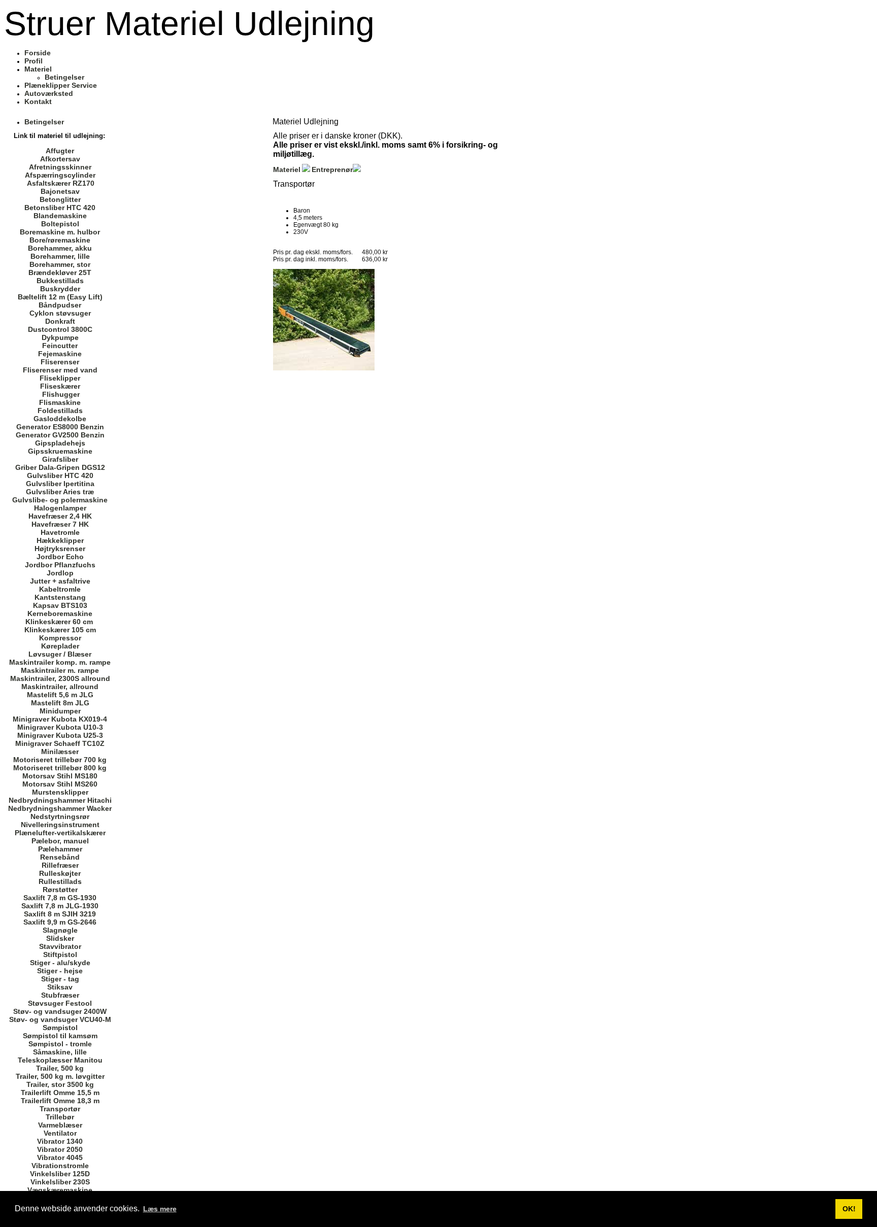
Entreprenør (332, 169)
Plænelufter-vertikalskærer (60, 833)
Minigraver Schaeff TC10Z (60, 743)
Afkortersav (60, 159)
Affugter (60, 151)
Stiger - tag (60, 979)
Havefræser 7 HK (60, 524)
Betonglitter (60, 199)
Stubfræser (60, 995)
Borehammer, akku (60, 248)
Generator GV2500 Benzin (60, 435)
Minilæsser (60, 751)
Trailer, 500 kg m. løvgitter (60, 1076)
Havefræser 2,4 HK (60, 516)
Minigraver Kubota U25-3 (60, 735)
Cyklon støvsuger (60, 313)
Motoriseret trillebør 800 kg (60, 768)
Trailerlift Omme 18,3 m (60, 1101)
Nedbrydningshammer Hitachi (60, 800)
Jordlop (60, 573)
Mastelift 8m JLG (60, 703)
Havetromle (60, 532)
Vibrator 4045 (60, 1157)
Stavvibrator (60, 946)
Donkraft (60, 321)
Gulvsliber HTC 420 (60, 475)
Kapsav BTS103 (60, 605)
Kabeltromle (60, 589)
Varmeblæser (60, 1125)
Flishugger (61, 394)
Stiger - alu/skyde (60, 963)
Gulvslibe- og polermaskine (60, 500)
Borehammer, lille (60, 256)
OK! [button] (849, 1209)
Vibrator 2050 (60, 1149)
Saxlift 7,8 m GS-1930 (59, 898)
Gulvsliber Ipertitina (60, 484)
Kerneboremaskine (59, 613)
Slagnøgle (60, 930)
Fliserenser (60, 362)
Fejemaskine (60, 354)
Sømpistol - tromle (60, 1044)
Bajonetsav (60, 191)
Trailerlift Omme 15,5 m (60, 1092)
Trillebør (60, 1117)
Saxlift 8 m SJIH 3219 (60, 914)
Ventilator (60, 1133)
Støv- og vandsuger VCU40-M (60, 1019)
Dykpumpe (60, 337)
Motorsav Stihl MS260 (59, 784)
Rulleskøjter (60, 873)
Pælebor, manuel (60, 841)
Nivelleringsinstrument (60, 825)
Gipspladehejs (60, 443)
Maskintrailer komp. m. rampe (60, 662)
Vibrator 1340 (60, 1141)
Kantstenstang (60, 597)
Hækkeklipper (60, 540)
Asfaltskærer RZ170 (60, 183)
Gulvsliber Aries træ (60, 492)
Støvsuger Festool (60, 1003)
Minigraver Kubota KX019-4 (60, 719)
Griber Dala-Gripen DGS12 (60, 467)
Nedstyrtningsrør (59, 816)
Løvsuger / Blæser (59, 654)
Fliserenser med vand (60, 370)
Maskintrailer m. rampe (60, 670)
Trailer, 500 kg (60, 1068)
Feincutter (60, 346)
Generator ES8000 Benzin (60, 427)
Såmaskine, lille (60, 1052)
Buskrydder (60, 289)
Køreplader (60, 646)
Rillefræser (60, 865)
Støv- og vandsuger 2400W (60, 1011)
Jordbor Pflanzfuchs (60, 565)
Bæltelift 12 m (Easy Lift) (60, 297)
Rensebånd (60, 857)
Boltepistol (60, 224)
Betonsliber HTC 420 (59, 207)
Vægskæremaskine (59, 1190)
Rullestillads (60, 881)
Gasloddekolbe (59, 419)
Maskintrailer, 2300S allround (60, 678)
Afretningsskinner (60, 167)
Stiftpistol (60, 954)
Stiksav (60, 987)
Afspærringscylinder (60, 175)
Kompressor (60, 638)
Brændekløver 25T (59, 272)
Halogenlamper (60, 508)
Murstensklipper (60, 792)
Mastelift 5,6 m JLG (60, 695)
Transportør (60, 1109)
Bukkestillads (60, 281)
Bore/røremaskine (59, 240)
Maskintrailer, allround (59, 687)
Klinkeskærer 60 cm (59, 622)
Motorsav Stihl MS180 (59, 776)
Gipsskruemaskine (60, 451)
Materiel (286, 169)
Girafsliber (60, 459)
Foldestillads (60, 410)
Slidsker (60, 938)
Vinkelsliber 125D (60, 1174)
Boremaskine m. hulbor (60, 232)
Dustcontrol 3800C (60, 329)
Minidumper (60, 711)
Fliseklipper (60, 378)
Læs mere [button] (160, 1209)
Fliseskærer (60, 386)
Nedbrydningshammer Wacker (60, 808)
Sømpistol (60, 1028)
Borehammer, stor (59, 264)
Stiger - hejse (60, 971)
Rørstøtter (60, 889)
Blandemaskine (60, 216)
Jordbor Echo (60, 557)
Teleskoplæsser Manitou (60, 1060)
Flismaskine (60, 402)
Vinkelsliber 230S (60, 1182)
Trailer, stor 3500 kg (60, 1084)
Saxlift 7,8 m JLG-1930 (59, 906)
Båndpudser (60, 305)
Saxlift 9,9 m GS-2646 (59, 922)
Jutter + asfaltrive (60, 581)
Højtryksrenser (60, 548)
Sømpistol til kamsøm (60, 1036)
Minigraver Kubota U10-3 (60, 727)
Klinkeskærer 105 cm (60, 630)
